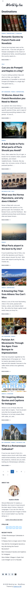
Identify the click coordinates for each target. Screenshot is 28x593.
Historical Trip (6, 191)
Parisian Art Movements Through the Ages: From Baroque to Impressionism (13, 346)
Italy (3, 64)
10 (3, 475)
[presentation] (14, 23)
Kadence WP (17, 586)
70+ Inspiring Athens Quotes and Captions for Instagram (13, 400)
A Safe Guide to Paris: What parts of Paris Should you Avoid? (13, 147)
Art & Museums (6, 91)
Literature (19, 33)
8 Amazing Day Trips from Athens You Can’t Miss (13, 294)
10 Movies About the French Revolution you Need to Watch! (13, 98)
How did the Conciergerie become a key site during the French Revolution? (13, 546)
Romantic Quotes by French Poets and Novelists (12, 40)
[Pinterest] (13, 527)
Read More (6, 59)
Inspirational (11, 33)
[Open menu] (3, 1)
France (4, 33)
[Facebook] (7, 527)
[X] (9, 574)
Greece (4, 287)
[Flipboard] (15, 574)
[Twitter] (17, 527)
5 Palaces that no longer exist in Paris (14, 541)
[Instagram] (10, 527)
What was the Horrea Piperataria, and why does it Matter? (13, 198)
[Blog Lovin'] (20, 527)
